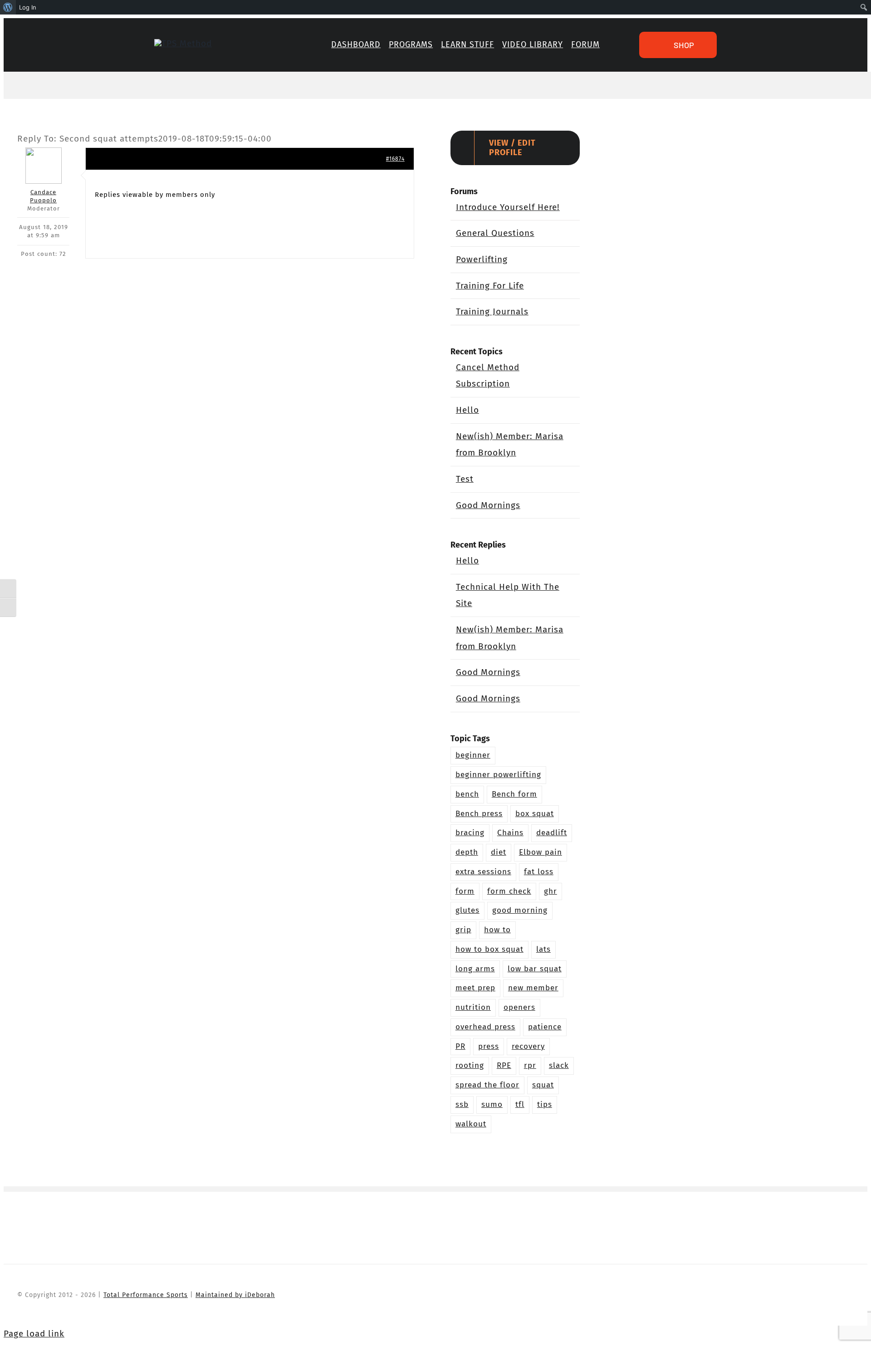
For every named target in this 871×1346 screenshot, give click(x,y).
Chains (510, 832)
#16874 (395, 159)
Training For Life (490, 285)
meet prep (475, 988)
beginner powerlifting (498, 774)
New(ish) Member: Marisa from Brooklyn (509, 444)
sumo (492, 1104)
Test (465, 479)
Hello (467, 410)
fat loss (538, 871)
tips (544, 1104)
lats (543, 949)
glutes (467, 910)
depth (466, 852)
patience (545, 1027)
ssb (462, 1104)
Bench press (479, 813)
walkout (470, 1124)
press (488, 1046)
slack (559, 1065)
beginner (472, 755)
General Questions (495, 233)
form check (509, 891)
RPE (504, 1065)
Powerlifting (482, 259)
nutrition (473, 1007)
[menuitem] (8, 7)
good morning (520, 910)
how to (497, 930)
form (465, 891)
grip (463, 930)
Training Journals (492, 311)
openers (519, 1007)
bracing (469, 832)
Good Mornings (488, 505)
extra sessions (483, 871)
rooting (469, 1065)
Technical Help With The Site (507, 595)
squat (543, 1085)
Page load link (34, 1333)
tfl (519, 1104)
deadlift (551, 832)
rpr (530, 1065)
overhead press (485, 1027)
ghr (550, 891)
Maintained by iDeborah (235, 1295)
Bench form (514, 794)
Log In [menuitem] (27, 7)
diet (498, 852)
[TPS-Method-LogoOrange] (183, 43)
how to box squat (489, 949)
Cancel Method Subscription (487, 375)
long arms (475, 969)
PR (460, 1046)
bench (467, 794)
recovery (528, 1046)
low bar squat (535, 969)
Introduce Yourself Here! (508, 207)
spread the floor (487, 1085)
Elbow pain (540, 852)
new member (533, 988)
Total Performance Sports (145, 1295)
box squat (534, 813)
